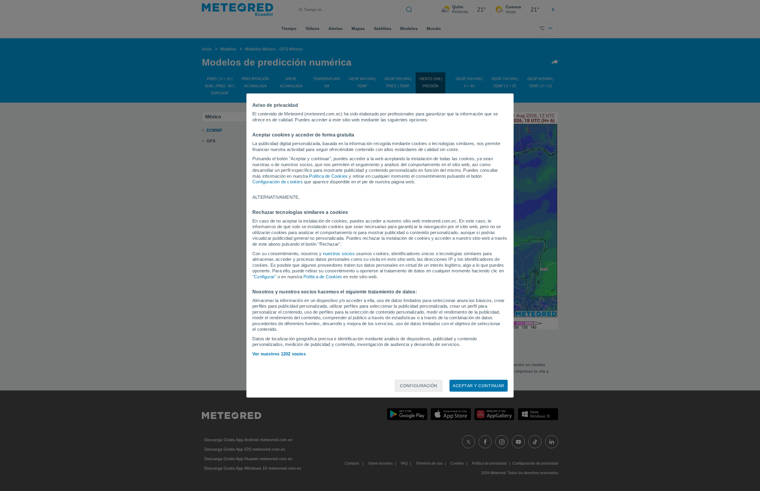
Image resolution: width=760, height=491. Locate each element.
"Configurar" (264, 276)
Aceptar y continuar (478, 385)
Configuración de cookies (277, 181)
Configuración (418, 385)
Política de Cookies (328, 176)
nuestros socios (339, 253)
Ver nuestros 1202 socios (279, 353)
